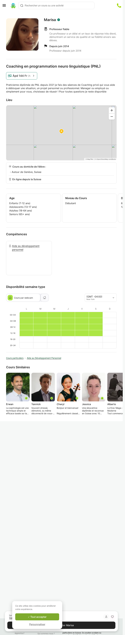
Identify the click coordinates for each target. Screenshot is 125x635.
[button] (112, 617)
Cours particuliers (14, 358)
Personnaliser (37, 624)
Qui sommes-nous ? (46, 633)
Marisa (50, 19)
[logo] (13, 5)
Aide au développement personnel (25, 247)
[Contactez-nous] (119, 5)
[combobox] (56, 5)
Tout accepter (38, 616)
